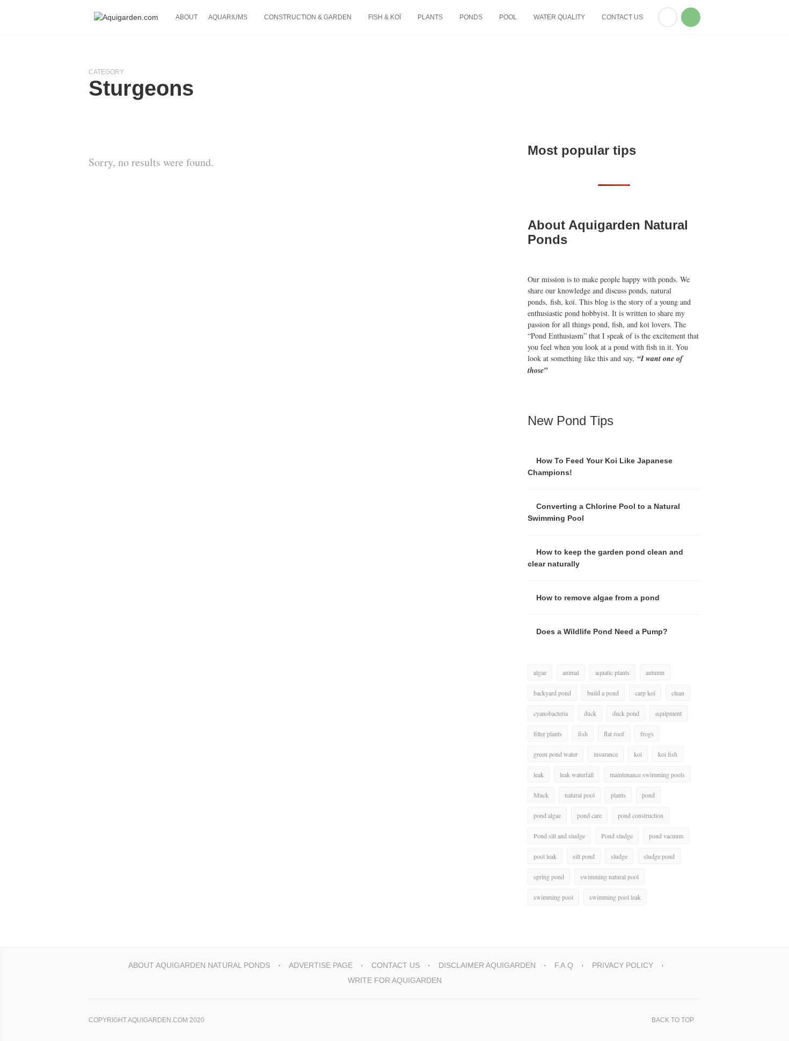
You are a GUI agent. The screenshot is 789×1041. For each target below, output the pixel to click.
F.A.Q (563, 965)
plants (618, 795)
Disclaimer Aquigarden (487, 965)
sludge (619, 856)
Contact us (622, 17)
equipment (668, 713)
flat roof (614, 733)
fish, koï (562, 302)
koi (638, 754)
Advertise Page (321, 965)
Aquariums (227, 17)
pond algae (547, 815)
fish (583, 733)
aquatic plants (612, 672)
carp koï (645, 692)
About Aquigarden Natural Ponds (199, 965)
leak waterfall (577, 774)
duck (590, 713)
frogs (647, 733)
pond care (589, 815)
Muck (541, 795)
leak (539, 774)
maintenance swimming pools (647, 774)
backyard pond (552, 692)
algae (540, 672)
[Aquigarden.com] (126, 17)
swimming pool (553, 897)
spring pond (549, 876)
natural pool (580, 795)
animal (570, 672)
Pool (508, 17)
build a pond (603, 692)
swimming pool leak (615, 897)
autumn (655, 672)
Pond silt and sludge (559, 835)
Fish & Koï (384, 17)
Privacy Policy (622, 965)
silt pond (584, 856)
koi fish (667, 754)
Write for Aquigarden (395, 980)
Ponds (471, 17)
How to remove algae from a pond (598, 597)
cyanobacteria (551, 713)
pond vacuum (666, 835)
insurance (606, 754)
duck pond (625, 713)
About (187, 17)
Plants (430, 17)
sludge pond (659, 856)
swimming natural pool (609, 876)
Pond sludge (617, 835)
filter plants (548, 733)
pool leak (545, 856)
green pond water (556, 754)
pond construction (640, 815)
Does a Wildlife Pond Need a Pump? (602, 631)
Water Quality (559, 17)
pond (648, 795)
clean (677, 692)
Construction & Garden (308, 17)
